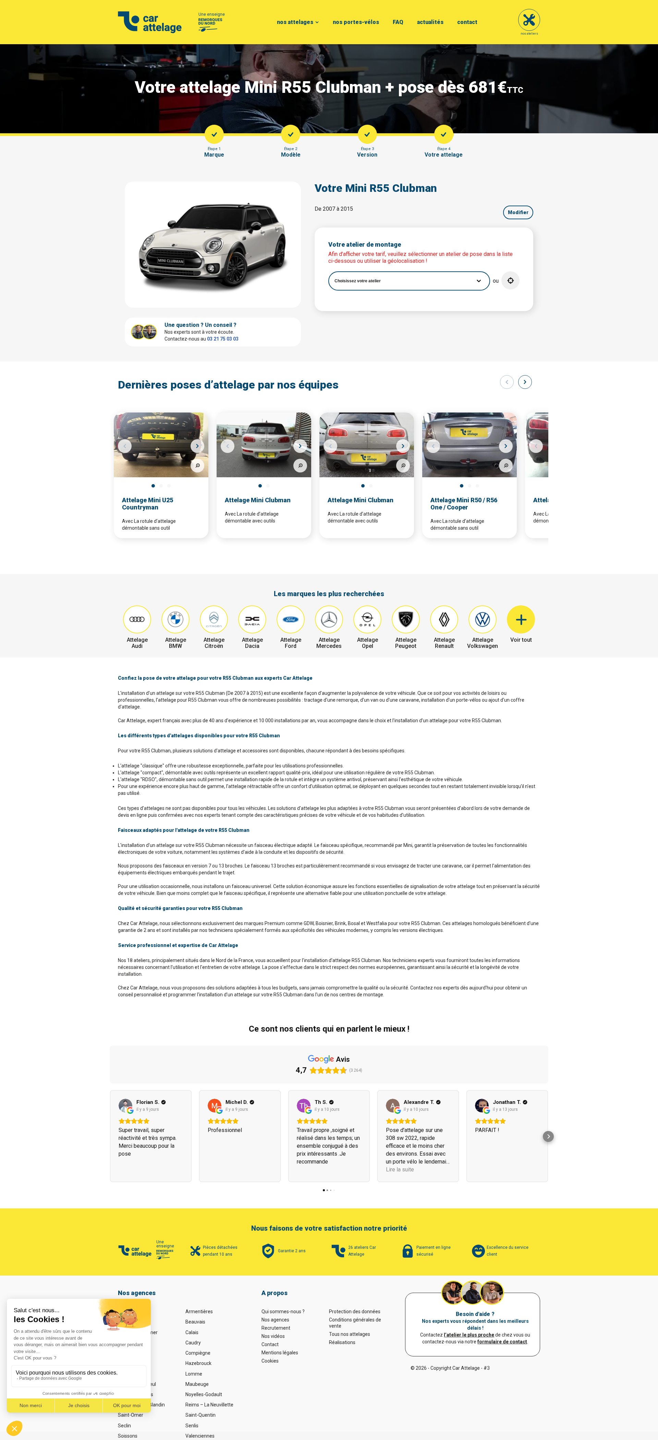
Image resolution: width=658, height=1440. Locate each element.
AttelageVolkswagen (482, 643)
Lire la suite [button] (400, 1169)
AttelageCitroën (214, 643)
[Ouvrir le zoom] (197, 465)
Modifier (518, 212)
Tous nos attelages (349, 1334)
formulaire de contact (502, 1341)
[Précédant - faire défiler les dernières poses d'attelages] (507, 382)
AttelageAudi (137, 643)
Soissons (127, 1436)
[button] (510, 280)
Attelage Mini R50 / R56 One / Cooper (463, 503)
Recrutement (275, 1328)
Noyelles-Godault (203, 1394)
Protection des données (354, 1311)
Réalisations (342, 1342)
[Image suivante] (197, 446)
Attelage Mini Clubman (258, 500)
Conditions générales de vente (355, 1323)
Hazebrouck (198, 1363)
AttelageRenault (444, 643)
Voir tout (521, 640)
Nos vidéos (273, 1336)
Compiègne (197, 1353)
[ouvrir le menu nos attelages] (317, 22)
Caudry (193, 1342)
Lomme (193, 1374)
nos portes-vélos (356, 22)
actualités (430, 22)
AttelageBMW (175, 643)
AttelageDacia (252, 643)
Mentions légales (279, 1352)
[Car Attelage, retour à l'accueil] (150, 22)
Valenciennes (200, 1436)
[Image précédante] (125, 446)
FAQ (398, 22)
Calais (191, 1332)
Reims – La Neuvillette (209, 1404)
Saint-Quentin (200, 1415)
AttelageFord (290, 643)
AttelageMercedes (329, 643)
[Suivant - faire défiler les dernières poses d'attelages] (525, 382)
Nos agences (275, 1319)
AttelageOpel (367, 643)
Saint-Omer (130, 1415)
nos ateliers (529, 33)
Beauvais (195, 1322)
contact (467, 22)
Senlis (191, 1425)
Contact (270, 1344)
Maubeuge (197, 1384)
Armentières (199, 1311)
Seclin (124, 1425)
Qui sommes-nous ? (283, 1311)
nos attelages (295, 22)
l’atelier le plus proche (469, 1335)
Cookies (270, 1361)
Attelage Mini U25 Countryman (147, 503)
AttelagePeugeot (405, 643)
